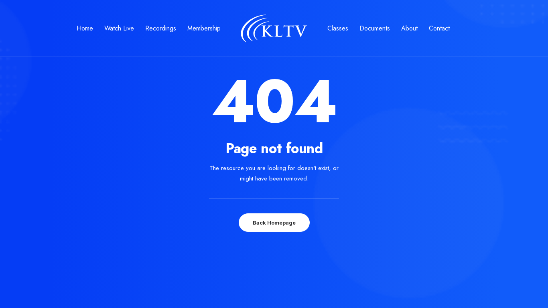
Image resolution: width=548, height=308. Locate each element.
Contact (439, 28)
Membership (204, 28)
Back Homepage (274, 222)
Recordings (160, 28)
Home (85, 28)
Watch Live (119, 28)
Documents (374, 28)
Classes (337, 28)
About (409, 28)
